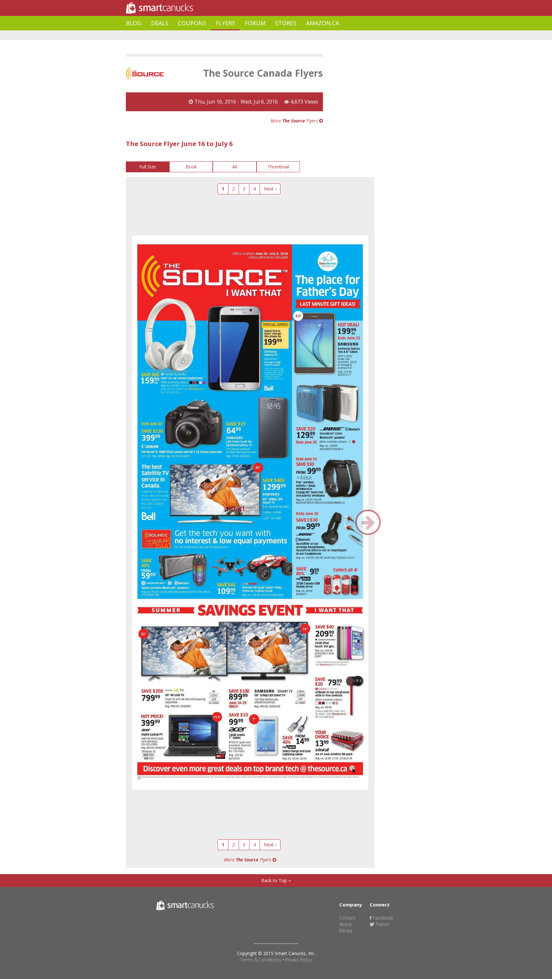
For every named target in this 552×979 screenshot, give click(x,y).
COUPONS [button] (192, 23)
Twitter (381, 924)
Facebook (382, 918)
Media (345, 931)
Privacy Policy (298, 960)
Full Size (147, 167)
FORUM (255, 23)
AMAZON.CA (322, 23)
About (345, 924)
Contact (347, 918)
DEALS (159, 23)
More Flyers (295, 121)
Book (191, 167)
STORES (285, 23)
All (234, 167)
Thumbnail (278, 167)
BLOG (134, 23)
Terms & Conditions (260, 960)
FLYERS (225, 23)
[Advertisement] (242, 35)
